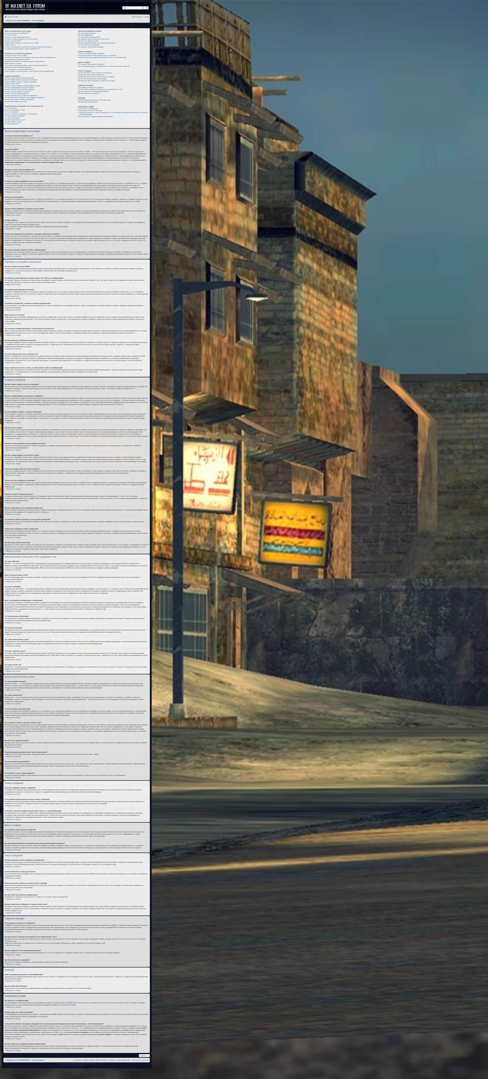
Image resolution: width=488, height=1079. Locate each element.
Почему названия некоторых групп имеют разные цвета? (96, 43)
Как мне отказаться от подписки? (89, 93)
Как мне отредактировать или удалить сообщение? (21, 80)
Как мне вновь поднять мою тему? (16, 101)
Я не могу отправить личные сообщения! (91, 53)
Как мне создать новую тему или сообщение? (19, 78)
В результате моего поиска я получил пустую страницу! (96, 76)
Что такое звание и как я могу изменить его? (19, 69)
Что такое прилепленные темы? (15, 120)
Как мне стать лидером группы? (88, 41)
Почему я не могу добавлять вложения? (18, 91)
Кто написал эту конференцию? (88, 108)
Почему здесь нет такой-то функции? (90, 110)
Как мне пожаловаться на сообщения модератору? (21, 95)
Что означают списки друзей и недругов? (91, 64)
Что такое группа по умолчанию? (88, 45)
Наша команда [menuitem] (102, 1060)
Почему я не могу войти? (13, 41)
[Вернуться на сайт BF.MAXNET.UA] (26, 7)
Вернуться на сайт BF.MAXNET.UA (18, 1060)
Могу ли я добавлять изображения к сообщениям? (21, 114)
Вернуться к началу (14, 144)
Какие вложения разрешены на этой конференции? (94, 100)
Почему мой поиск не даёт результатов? (91, 75)
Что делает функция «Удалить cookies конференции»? (22, 49)
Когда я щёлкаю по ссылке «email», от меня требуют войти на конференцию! (29, 71)
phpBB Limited (72, 1003)
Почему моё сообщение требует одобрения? (19, 99)
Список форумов (38, 1060)
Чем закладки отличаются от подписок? (91, 87)
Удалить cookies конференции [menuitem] (120, 1060)
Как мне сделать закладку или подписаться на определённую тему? (100, 89)
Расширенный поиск (147, 7)
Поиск (143, 7)
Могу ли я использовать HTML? (15, 110)
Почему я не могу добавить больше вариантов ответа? (23, 86)
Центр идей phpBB (124, 1014)
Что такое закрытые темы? (13, 121)
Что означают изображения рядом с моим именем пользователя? (26, 65)
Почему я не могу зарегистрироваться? (17, 37)
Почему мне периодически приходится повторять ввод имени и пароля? (28, 47)
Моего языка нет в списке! (13, 63)
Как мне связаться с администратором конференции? (95, 116)
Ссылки (9, 17)
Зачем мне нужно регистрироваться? (17, 33)
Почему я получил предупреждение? (17, 93)
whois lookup (141, 1026)
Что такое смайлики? (11, 112)
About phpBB (71, 1005)
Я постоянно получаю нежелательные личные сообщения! (97, 55)
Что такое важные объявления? (15, 116)
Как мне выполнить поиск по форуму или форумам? (95, 73)
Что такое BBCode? (11, 108)
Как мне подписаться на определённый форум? (93, 91)
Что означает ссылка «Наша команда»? (91, 47)
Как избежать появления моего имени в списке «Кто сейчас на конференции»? (30, 57)
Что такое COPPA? (11, 35)
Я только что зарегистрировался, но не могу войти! (21, 39)
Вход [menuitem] (147, 17)
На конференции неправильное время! (17, 59)
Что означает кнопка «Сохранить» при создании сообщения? (24, 97)
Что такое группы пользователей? (89, 37)
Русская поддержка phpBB (77, 1065)
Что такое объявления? (12, 118)
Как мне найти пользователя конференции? (92, 79)
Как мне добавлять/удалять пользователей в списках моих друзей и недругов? (103, 66)
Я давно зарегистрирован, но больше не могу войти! (22, 43)
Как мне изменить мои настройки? (16, 55)
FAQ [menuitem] (16, 17)
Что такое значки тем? (12, 124)
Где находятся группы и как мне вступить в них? (94, 39)
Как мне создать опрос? (12, 83)
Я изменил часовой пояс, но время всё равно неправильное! (24, 61)
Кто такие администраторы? (87, 33)
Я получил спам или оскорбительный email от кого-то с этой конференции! (102, 57)
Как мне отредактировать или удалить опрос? (19, 87)
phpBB (11, 321)
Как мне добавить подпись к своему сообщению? (21, 82)
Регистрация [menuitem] (138, 17)
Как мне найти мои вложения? (87, 102)
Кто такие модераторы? (85, 35)
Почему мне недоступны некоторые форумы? (20, 89)
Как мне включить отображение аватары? (18, 67)
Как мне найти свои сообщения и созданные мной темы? (96, 80)
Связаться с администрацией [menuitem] (85, 1060)
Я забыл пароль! (10, 45)
